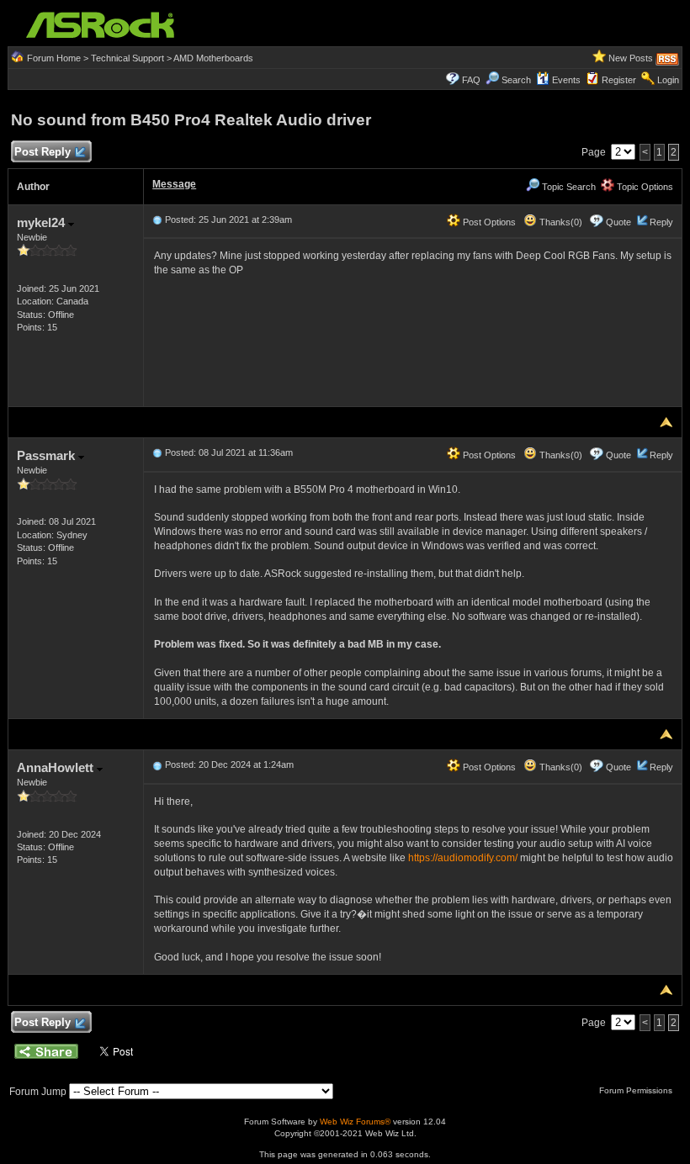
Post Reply (42, 152)
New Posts (630, 58)
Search (516, 80)
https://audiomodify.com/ (463, 858)
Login (668, 80)
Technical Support (127, 58)
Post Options (488, 222)
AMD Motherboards (213, 58)
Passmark (47, 455)
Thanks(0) (559, 222)
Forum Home (54, 58)
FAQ (471, 80)
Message (174, 184)
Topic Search (567, 187)
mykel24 (42, 222)
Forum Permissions (637, 1090)
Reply (661, 222)
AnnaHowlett (57, 767)
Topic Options (643, 187)
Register (619, 80)
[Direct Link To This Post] (157, 219)
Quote (618, 222)
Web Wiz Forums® (355, 1121)
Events (566, 80)
